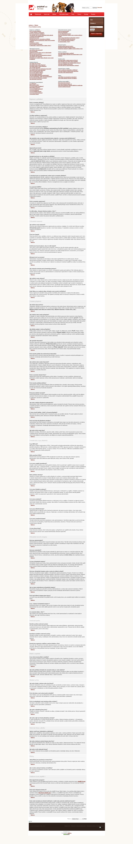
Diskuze (54, 14)
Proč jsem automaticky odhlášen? (37, 33)
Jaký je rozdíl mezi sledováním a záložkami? (68, 70)
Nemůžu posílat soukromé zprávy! (65, 46)
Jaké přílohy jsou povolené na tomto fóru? (67, 77)
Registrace (98, 825)
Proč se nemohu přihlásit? (35, 31)
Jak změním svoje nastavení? (36, 50)
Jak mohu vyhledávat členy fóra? (65, 64)
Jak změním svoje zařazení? (36, 56)
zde (30, 784)
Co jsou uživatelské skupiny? (64, 33)
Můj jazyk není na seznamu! (36, 54)
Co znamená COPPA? (34, 43)
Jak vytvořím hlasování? (35, 67)
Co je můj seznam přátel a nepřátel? (66, 53)
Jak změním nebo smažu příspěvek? (38, 65)
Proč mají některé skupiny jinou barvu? (66, 39)
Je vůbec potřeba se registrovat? (37, 32)
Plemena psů (38, 14)
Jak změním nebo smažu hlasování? (37, 70)
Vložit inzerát (73, 825)
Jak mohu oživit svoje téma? (36, 79)
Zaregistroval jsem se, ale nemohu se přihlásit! (40, 39)
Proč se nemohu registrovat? (36, 44)
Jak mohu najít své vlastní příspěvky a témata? (68, 65)
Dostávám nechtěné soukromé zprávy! (66, 47)
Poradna (93, 14)
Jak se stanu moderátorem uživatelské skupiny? (69, 37)
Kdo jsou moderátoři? (63, 32)
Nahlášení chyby (67, 825)
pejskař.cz (31, 25)
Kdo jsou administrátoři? (63, 31)
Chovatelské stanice (63, 14)
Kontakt (102, 825)
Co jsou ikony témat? (34, 94)
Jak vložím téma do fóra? (35, 63)
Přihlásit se (93, 23)
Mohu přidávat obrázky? (35, 87)
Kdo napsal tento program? (64, 82)
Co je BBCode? (33, 83)
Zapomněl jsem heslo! (34, 37)
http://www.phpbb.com (44, 792)
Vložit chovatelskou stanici (81, 825)
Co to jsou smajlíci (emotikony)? (37, 86)
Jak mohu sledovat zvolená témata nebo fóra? (68, 71)
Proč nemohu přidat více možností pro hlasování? (40, 68)
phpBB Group (81, 781)
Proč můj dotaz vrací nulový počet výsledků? (68, 61)
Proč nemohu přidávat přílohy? (36, 72)
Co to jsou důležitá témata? (35, 91)
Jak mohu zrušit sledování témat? (65, 72)
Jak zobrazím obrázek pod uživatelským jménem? (40, 55)
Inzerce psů (46, 14)
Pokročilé (100, 7)
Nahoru (33, 112)
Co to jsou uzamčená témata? (36, 92)
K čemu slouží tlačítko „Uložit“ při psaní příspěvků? (41, 76)
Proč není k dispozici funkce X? (65, 84)
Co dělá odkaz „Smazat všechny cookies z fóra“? (40, 45)
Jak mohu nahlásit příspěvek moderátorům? (39, 75)
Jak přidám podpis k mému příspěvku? (38, 66)
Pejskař (38, 8)
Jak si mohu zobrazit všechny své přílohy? (67, 78)
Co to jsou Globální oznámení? (36, 89)
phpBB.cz (70, 833)
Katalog (86, 14)
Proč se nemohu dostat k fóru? (36, 71)
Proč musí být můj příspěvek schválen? (38, 78)
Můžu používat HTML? (34, 85)
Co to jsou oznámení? (34, 90)
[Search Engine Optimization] (66, 834)
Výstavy (79, 14)
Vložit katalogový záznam (91, 825)
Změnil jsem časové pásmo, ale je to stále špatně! (40, 52)
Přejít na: (69, 818)
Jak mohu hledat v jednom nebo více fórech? (68, 60)
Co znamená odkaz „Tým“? (64, 41)
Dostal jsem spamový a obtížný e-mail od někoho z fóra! (70, 48)
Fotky (73, 14)
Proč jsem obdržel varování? (36, 74)
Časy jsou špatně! (33, 51)
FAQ (91, 19)
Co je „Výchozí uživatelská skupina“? (66, 40)
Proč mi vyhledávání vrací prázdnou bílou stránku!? (69, 62)
